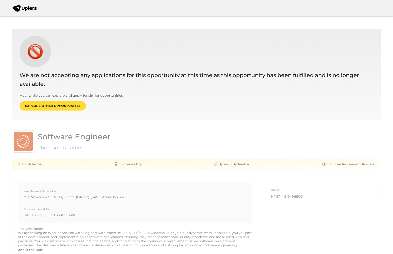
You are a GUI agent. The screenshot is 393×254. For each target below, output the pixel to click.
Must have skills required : (41, 191)
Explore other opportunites (53, 106)
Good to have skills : (37, 209)
